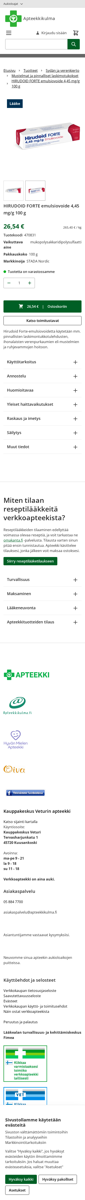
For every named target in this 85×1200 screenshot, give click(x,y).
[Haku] (74, 44)
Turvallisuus (18, 579)
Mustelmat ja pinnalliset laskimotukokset (45, 75)
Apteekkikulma (39, 18)
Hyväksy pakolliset (57, 1179)
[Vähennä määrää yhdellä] (8, 283)
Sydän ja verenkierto (62, 70)
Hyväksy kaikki (21, 1179)
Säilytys (14, 432)
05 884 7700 (13, 901)
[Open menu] (8, 32)
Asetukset (17, 1190)
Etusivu (9, 70)
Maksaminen (19, 593)
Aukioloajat (10, 4)
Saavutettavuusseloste (22, 995)
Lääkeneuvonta (21, 607)
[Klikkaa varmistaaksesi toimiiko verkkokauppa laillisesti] (42, 1063)
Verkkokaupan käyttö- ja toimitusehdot (35, 1006)
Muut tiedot (18, 446)
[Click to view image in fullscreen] (42, 136)
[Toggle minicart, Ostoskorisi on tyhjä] (76, 33)
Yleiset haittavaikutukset (30, 404)
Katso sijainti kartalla (20, 821)
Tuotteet (31, 70)
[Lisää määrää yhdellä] (29, 283)
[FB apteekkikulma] (42, 792)
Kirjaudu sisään (54, 32)
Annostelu (16, 376)
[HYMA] (42, 740)
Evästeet (10, 1001)
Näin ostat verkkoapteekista (26, 1011)
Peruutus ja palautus (20, 1022)
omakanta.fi (13, 540)
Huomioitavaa (20, 390)
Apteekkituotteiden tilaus (30, 621)
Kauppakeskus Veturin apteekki (37, 811)
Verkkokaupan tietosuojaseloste (29, 990)
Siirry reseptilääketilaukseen (30, 561)
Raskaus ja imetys (24, 418)
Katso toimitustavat (42, 320)
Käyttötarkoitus (21, 361)
